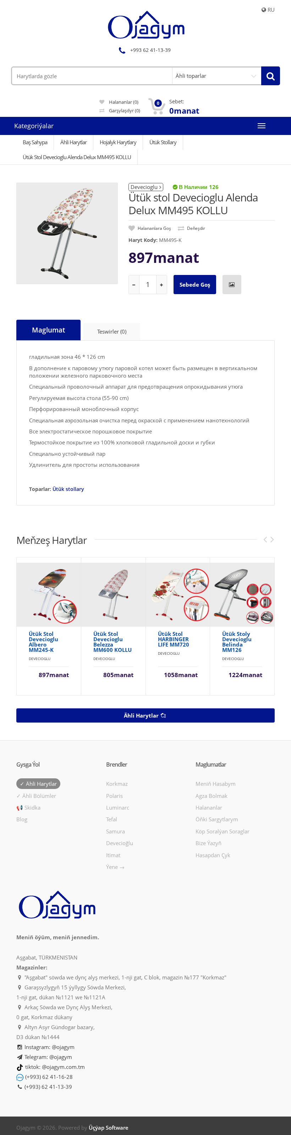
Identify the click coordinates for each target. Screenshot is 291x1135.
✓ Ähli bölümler (36, 795)
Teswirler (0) (111, 331)
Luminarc (117, 807)
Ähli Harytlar (73, 142)
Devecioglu (144, 186)
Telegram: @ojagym (47, 1056)
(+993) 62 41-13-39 (47, 1086)
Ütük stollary (162, 142)
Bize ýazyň (208, 843)
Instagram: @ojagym (49, 1046)
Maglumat (48, 330)
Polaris (114, 795)
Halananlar (209, 807)
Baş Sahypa (35, 142)
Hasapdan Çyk (213, 855)
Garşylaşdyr (124, 110)
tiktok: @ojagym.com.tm (55, 1066)
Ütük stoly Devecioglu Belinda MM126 (237, 642)
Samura (115, 831)
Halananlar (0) (123, 102)
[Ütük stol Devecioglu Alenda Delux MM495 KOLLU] (67, 233)
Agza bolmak (211, 795)
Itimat (113, 855)
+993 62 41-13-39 (150, 50)
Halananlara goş (154, 228)
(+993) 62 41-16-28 (49, 1076)
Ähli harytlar (142, 715)
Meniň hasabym (216, 783)
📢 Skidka (28, 807)
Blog (21, 819)
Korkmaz (117, 783)
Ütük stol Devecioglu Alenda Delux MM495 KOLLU (77, 157)
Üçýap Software (108, 1127)
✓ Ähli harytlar (38, 783)
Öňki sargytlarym (217, 819)
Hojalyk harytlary (118, 142)
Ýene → (115, 866)
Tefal (111, 819)
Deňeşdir (195, 228)
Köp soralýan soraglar (222, 831)
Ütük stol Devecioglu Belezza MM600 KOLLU (112, 642)
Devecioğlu (119, 843)
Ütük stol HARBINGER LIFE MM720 (173, 639)
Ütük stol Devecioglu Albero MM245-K (43, 642)
